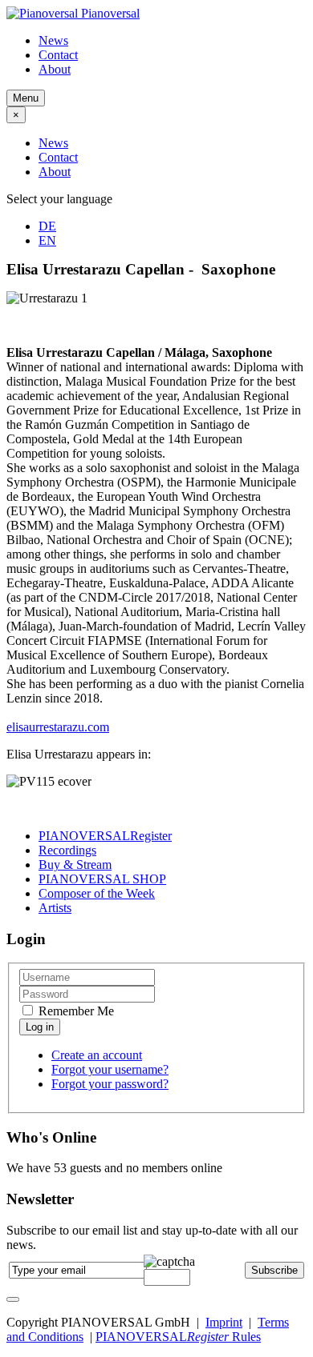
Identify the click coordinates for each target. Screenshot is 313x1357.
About (55, 69)
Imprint (223, 1322)
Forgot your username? (110, 1069)
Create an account (96, 1055)
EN (47, 240)
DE (47, 226)
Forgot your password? (110, 1084)
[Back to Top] (12, 1299)
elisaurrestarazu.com (57, 727)
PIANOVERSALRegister (105, 836)
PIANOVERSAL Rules (178, 1336)
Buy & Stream (75, 864)
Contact (58, 55)
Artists (55, 908)
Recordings (67, 850)
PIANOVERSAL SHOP (102, 879)
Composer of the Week (97, 893)
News (53, 40)
